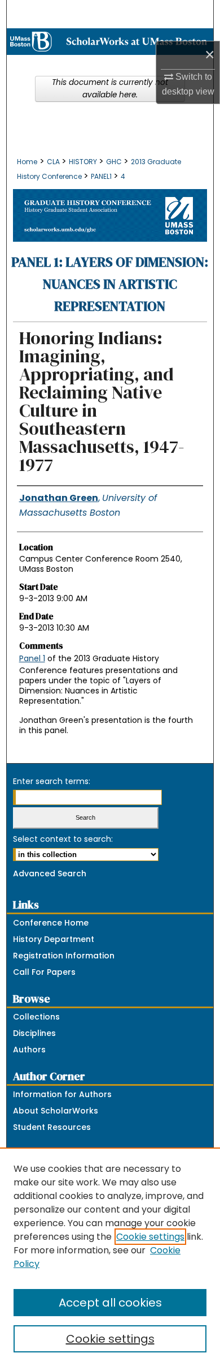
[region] (110, 1256)
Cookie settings (150, 1236)
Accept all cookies (110, 1303)
